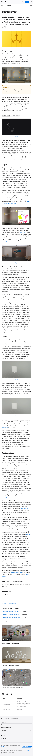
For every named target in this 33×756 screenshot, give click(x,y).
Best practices (8, 453)
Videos (4, 622)
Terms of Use (4, 752)
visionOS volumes (7, 242)
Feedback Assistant (5, 746)
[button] (23, 2)
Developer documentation (11, 608)
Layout (4, 601)
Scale (4, 337)
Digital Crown (24, 508)
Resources (6, 591)
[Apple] (2, 718)
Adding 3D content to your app (11, 617)
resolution (5, 428)
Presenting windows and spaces (11, 611)
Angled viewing (16, 115)
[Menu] (31, 2)
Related (5, 595)
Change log (7, 694)
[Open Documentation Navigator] (2, 5)
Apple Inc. (11, 750)
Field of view (7, 51)
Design (8, 5)
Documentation (14, 718)
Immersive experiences (9, 603)
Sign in (26, 1)
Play (16, 136)
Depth (4, 165)
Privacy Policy (11, 752)
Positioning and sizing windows (11, 614)
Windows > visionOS (16, 572)
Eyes (3, 598)
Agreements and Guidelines (7, 753)
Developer (7, 718)
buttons (28, 534)
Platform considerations (12, 581)
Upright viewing (6, 115)
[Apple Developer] (5, 2)
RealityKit (22, 232)
